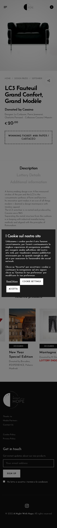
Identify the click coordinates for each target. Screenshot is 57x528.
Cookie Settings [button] (31, 282)
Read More (12, 281)
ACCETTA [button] (13, 289)
